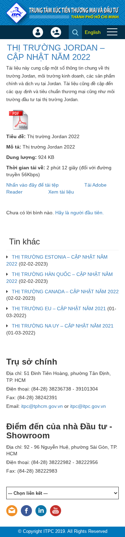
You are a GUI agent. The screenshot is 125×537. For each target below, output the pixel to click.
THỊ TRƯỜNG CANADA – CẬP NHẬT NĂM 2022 (65, 291)
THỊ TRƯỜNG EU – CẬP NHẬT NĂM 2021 (59, 308)
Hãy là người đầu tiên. (79, 212)
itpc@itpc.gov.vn (88, 406)
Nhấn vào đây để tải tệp (32, 185)
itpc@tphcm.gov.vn (42, 406)
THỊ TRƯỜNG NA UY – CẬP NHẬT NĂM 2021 (63, 326)
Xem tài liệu (61, 192)
